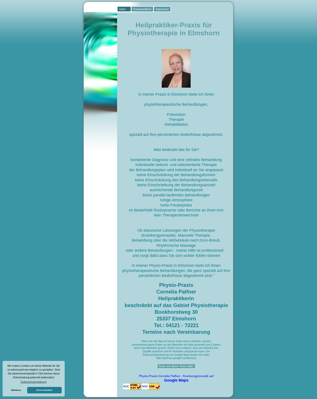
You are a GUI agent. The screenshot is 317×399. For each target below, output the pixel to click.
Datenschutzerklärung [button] (34, 381)
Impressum (162, 9)
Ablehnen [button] (16, 390)
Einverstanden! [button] (44, 390)
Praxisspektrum (142, 9)
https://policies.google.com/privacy (176, 358)
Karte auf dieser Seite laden (176, 366)
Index (122, 9)
